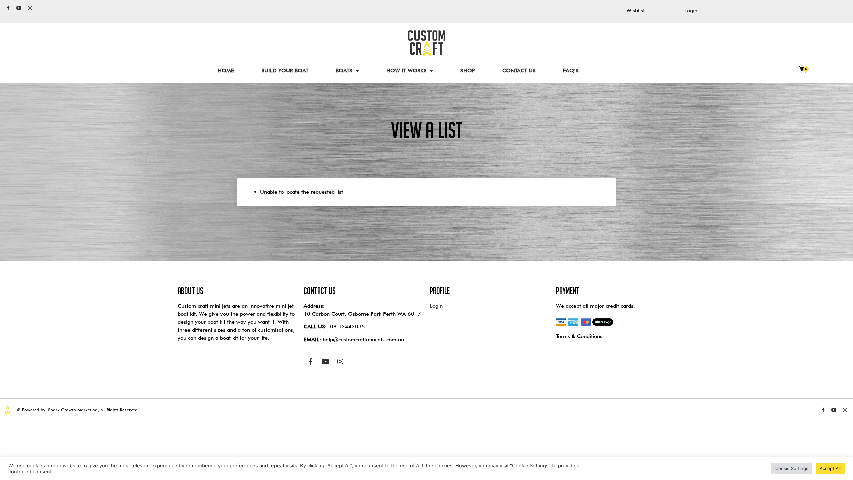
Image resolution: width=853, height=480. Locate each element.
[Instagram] (30, 8)
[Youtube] (19, 8)
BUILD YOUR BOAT (284, 70)
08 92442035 (347, 326)
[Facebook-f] (8, 8)
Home (226, 70)
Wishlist (635, 10)
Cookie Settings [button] (791, 468)
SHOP (467, 70)
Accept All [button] (830, 468)
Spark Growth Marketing (73, 409)
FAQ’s (571, 70)
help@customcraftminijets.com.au (363, 339)
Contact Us (519, 70)
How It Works (406, 70)
